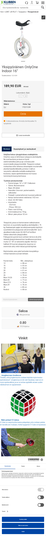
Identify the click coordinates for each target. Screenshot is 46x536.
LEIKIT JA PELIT (11, 12)
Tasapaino (22, 12)
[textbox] (14, 299)
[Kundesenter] (26, 2)
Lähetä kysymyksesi (35, 299)
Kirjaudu (31, 2)
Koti (2, 12)
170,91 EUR (26, 107)
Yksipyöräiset (33, 12)
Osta (23, 113)
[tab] (7, 149)
